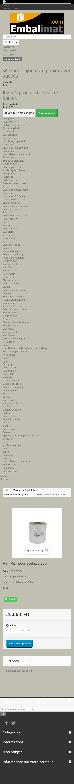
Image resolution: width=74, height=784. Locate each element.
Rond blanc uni (10, 228)
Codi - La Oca (10, 367)
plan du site (6, 479)
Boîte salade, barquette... (16, 338)
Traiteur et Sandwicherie (15, 306)
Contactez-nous (11, 8)
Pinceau (7, 422)
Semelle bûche (10, 270)
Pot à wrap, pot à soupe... (16, 351)
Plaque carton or (11, 280)
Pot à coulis (9, 274)
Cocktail (7, 345)
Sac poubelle (9, 371)
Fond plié (7, 212)
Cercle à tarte (10, 416)
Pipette (6, 222)
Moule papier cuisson (14, 170)
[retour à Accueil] (6, 490)
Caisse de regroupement (15, 147)
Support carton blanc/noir (16, 206)
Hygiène (7, 361)
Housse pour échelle (13, 167)
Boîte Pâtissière (11, 180)
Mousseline (9, 131)
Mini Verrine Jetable (13, 264)
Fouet (6, 442)
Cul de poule (9, 429)
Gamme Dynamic (12, 409)
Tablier (6, 451)
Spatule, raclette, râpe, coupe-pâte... (22, 435)
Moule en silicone (12, 445)
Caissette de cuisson (14, 199)
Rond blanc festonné (13, 257)
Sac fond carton (11, 471)
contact (4, 476)
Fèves (6, 186)
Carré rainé (8, 144)
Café (5, 358)
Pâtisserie (8, 177)
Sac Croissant (10, 134)
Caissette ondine (11, 244)
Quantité (11, 625)
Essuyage (8, 364)
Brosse (6, 448)
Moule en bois (10, 164)
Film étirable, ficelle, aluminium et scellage (25, 348)
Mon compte (13, 752)
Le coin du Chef (11, 380)
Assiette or (8, 277)
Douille (6, 413)
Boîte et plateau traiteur (15, 183)
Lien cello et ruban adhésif (16, 154)
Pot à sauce (9, 354)
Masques (7, 377)
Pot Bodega (9, 341)
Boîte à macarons (12, 283)
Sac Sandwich (10, 312)
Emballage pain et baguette (17, 125)
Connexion (8, 5)
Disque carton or (11, 202)
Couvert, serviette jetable (16, 322)
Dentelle (7, 293)
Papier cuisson (10, 157)
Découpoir (8, 438)
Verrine (6, 225)
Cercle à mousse (11, 419)
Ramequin (8, 455)
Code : (6, 571)
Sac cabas (8, 151)
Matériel (7, 406)
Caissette (8, 193)
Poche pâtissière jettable (15, 215)
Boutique (7, 458)
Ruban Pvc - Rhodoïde (14, 296)
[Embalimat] (37, 23)
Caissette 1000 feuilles (14, 196)
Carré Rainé (9, 238)
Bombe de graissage (13, 160)
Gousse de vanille (12, 251)
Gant (5, 426)
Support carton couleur (14, 290)
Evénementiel (10, 390)
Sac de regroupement (14, 141)
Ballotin (6, 286)
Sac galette (9, 173)
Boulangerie (9, 122)
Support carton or (12, 209)
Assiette (7, 319)
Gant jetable (9, 374)
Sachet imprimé (11, 128)
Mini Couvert (9, 267)
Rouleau (7, 432)
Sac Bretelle (9, 138)
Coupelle (7, 248)
